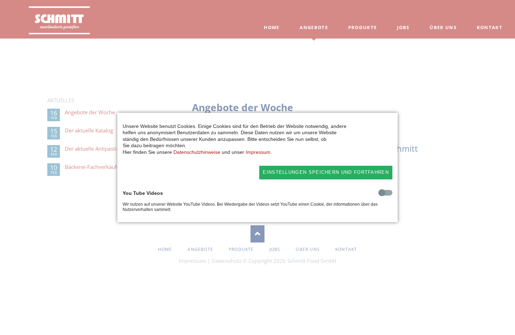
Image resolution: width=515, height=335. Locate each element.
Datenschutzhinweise (196, 152)
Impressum (258, 152)
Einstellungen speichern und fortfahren (326, 172)
